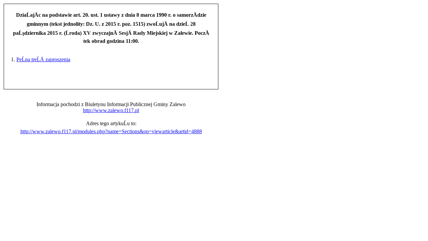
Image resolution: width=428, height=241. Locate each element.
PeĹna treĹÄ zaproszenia (43, 59)
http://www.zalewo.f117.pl (111, 110)
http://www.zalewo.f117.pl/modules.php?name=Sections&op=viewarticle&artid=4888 (111, 131)
